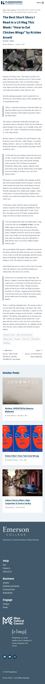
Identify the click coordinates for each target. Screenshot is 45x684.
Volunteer (6, 604)
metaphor (17, 339)
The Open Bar (35, 339)
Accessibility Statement (21, 678)
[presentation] (22, 391)
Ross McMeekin (9, 44)
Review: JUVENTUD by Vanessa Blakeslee (33, 354)
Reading (6, 41)
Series (12, 41)
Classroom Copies (9, 589)
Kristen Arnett (8, 339)
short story (26, 339)
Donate (5, 607)
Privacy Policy (7, 678)
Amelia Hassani (11, 415)
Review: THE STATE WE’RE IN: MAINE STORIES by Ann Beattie (11, 355)
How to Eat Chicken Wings (24, 335)
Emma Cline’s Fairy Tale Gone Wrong (22, 455)
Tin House (7, 343)
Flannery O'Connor (9, 335)
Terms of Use (7, 571)
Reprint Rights (7, 592)
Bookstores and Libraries (11, 586)
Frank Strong (10, 507)
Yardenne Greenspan (12, 460)
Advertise (6, 582)
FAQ (4, 564)
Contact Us (6, 568)
